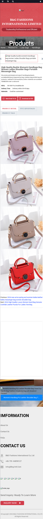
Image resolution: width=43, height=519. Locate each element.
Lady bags (24, 48)
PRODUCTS (12, 48)
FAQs (2, 438)
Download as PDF (27, 98)
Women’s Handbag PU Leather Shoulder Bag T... (21, 397)
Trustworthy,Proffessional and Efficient (21, 29)
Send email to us (11, 98)
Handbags (36, 48)
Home (3, 48)
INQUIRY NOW (10, 503)
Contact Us (4, 431)
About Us (4, 425)
